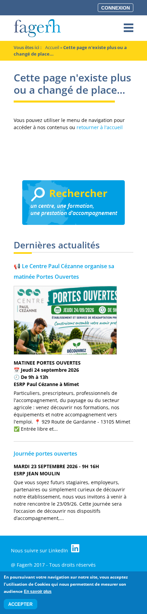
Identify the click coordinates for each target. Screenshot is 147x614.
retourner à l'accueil (100, 127)
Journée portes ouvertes (45, 453)
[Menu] (128, 28)
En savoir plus (38, 591)
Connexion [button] (115, 8)
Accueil (52, 47)
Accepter (20, 604)
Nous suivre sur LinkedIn (40, 550)
